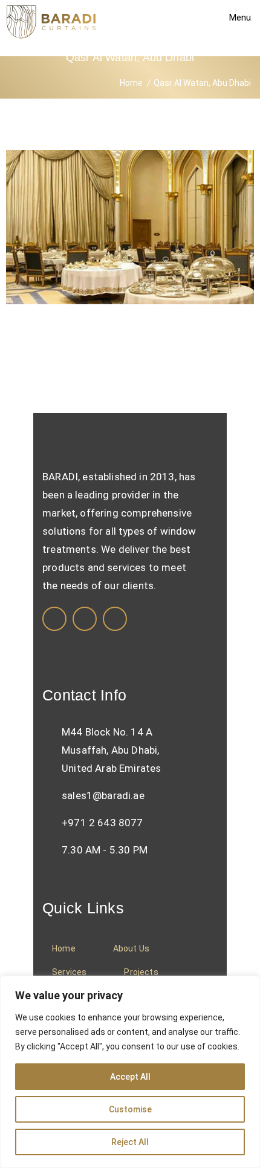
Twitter (115, 619)
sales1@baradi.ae (103, 795)
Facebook (54, 619)
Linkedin (85, 619)
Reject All (130, 1142)
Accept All (130, 1077)
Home (131, 83)
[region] (130, 1072)
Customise (130, 1109)
